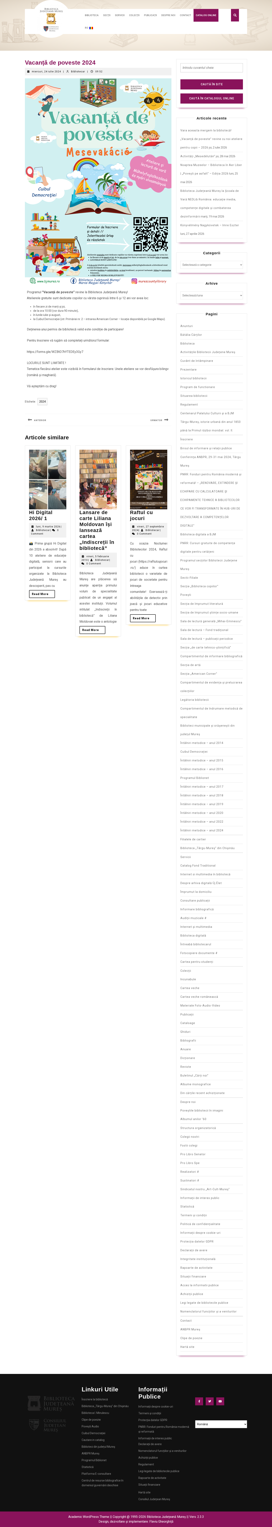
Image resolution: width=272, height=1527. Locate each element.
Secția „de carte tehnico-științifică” (205, 647)
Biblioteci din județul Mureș (98, 1446)
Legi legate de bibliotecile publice (204, 1302)
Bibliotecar (78, 71)
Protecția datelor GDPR (197, 1241)
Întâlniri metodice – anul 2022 (201, 821)
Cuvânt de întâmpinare (196, 360)
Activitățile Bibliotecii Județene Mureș (207, 352)
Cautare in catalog (93, 1440)
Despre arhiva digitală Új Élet (201, 883)
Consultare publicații (195, 900)
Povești (185, 594)
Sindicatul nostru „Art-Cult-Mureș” (205, 1189)
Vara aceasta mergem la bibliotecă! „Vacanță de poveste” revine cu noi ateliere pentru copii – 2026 (211, 139)
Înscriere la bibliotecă (95, 1399)
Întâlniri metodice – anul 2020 (201, 812)
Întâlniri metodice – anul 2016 (201, 769)
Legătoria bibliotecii (194, 699)
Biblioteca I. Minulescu (95, 1412)
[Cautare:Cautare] (211, 69)
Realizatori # (189, 1171)
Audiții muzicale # (193, 918)
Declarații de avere (193, 1250)
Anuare (185, 1049)
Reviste (185, 1066)
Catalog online (206, 15)
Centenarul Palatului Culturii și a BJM (207, 413)
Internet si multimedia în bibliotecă (205, 874)
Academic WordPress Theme (88, 1517)
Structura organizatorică (198, 1128)
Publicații (150, 15)
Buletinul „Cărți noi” (194, 1075)
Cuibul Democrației (194, 751)
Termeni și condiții (193, 1215)
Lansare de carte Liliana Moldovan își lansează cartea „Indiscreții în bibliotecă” (96, 530)
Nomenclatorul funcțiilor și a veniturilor (208, 1311)
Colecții (134, 15)
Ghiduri (185, 1031)
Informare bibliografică (197, 909)
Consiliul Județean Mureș (154, 1499)
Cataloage (187, 1023)
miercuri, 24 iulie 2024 (46, 71)
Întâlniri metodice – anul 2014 (201, 743)
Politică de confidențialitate (200, 1224)
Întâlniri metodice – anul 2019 (201, 804)
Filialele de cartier (193, 839)
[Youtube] (221, 1401)
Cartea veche (190, 988)
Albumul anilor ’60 (193, 1119)
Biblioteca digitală (193, 935)
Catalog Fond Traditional (198, 865)
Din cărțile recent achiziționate (202, 1093)
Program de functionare (197, 387)
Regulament (189, 404)
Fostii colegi (189, 1145)
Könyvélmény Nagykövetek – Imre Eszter (209, 225)
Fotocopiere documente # (199, 953)
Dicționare (187, 1058)
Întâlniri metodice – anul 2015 (201, 760)
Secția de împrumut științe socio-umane (209, 612)
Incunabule (188, 979)
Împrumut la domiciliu (196, 891)
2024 (42, 401)
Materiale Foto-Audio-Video (200, 1005)
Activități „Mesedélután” (197, 156)
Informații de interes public (199, 1198)
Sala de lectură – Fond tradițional (204, 630)
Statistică (187, 1206)
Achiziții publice (191, 1294)
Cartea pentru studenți (196, 961)
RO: (87, 27)
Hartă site (187, 1346)
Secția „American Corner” (198, 673)
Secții (106, 15)
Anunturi (186, 326)
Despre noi (168, 15)
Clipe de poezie (191, 1338)
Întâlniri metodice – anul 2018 (201, 795)
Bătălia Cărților (191, 334)
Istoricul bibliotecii (193, 378)
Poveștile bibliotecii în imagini (201, 1110)
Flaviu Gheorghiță (161, 1521)
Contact (185, 15)
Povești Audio (90, 1426)
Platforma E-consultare (96, 1473)
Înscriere (186, 439)
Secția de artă (190, 665)
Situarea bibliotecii (193, 395)
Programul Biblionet (194, 778)
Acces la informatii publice (199, 1285)
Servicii (119, 15)
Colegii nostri (189, 1136)
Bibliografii (188, 1040)
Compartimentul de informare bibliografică (211, 656)
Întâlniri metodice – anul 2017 (201, 786)
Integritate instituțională (198, 1259)
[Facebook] (200, 1401)
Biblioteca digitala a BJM (198, 534)
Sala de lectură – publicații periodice (206, 638)
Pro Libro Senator (193, 1154)
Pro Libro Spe (190, 1163)
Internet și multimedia (196, 926)
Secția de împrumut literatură (201, 603)
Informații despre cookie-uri (200, 1232)
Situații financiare (193, 1276)
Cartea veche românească (199, 996)
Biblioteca (92, 15)
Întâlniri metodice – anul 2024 (201, 830)
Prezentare (188, 369)
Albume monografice (195, 1084)
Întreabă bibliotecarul (195, 944)
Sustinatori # (189, 1180)
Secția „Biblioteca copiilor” (199, 586)
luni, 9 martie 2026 (48, 526)
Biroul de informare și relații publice (206, 448)
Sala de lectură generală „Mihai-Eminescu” (211, 621)
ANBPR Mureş (190, 1329)
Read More (43, 593)
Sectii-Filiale (189, 577)
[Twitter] (211, 1401)
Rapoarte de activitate (196, 1267)
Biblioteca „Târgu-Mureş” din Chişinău (207, 848)
